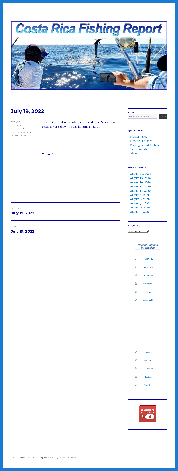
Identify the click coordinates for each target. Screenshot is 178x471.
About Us (136, 153)
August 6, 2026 (140, 207)
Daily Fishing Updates (20, 129)
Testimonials (138, 149)
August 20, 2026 (140, 173)
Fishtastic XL (138, 136)
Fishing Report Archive (145, 145)
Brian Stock (26, 132)
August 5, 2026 (140, 211)
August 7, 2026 (140, 203)
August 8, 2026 (140, 199)
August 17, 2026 (140, 186)
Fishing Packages (141, 140)
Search (131, 113)
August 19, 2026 (140, 178)
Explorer (14, 135)
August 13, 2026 (140, 190)
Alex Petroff (15, 132)
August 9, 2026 (140, 194)
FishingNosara (17, 121)
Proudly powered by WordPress (64, 458)
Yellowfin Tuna (25, 135)
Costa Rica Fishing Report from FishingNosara (30, 458)
